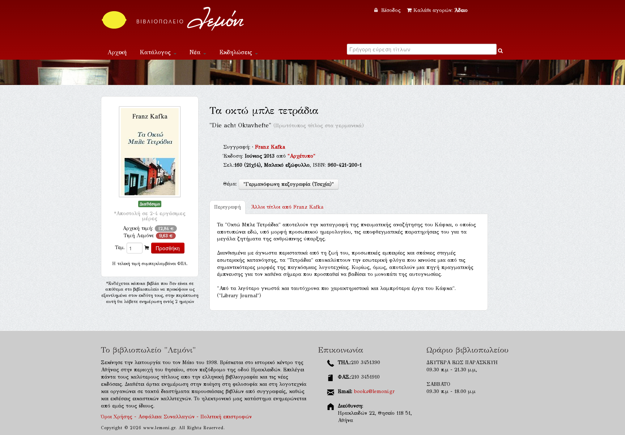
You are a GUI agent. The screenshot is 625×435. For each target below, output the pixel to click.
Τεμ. (120, 247)
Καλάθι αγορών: (440, 10)
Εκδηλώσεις (236, 52)
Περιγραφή (227, 207)
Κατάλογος (156, 52)
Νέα (196, 52)
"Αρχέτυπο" (301, 156)
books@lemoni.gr (374, 391)
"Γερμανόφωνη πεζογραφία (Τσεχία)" (288, 184)
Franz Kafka (270, 147)
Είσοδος (391, 10)
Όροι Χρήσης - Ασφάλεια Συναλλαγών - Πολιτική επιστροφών (176, 417)
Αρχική (117, 52)
